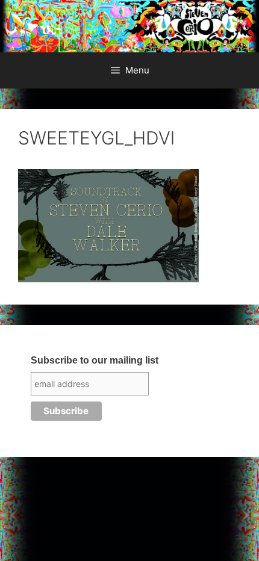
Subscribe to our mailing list (94, 360)
